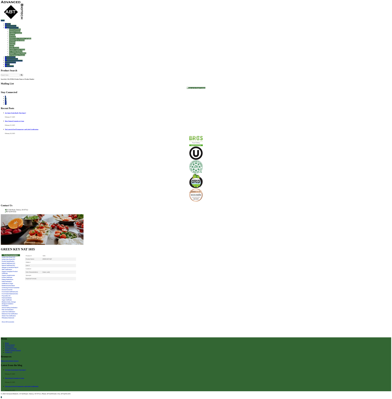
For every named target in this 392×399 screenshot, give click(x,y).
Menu (3, 20)
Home (9, 24)
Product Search (11, 26)
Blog (8, 64)
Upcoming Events (12, 59)
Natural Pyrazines (14, 31)
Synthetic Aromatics (15, 33)
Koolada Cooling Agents (17, 50)
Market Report (11, 62)
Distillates (12, 44)
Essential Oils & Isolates (17, 40)
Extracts (11, 46)
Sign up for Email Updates (196, 88)
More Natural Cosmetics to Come (14, 121)
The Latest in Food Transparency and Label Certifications (21, 129)
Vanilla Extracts (14, 48)
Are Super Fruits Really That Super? (15, 113)
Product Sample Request (15, 61)
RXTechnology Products (17, 55)
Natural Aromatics (15, 29)
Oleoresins (12, 37)
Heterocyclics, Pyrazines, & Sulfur (20, 38)
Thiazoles (12, 35)
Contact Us (10, 66)
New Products (11, 57)
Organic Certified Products (17, 53)
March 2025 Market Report (9, 361)
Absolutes (12, 42)
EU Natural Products (15, 51)
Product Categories (12, 27)
